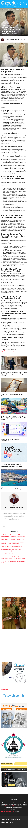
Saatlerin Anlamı (15, 819)
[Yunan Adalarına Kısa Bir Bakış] (14, 477)
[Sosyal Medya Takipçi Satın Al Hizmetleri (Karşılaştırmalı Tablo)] (14, 452)
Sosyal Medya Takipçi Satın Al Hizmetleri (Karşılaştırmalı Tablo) (12, 465)
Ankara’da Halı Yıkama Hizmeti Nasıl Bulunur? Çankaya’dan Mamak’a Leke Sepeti (13, 418)
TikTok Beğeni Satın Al (7, 822)
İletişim (3, 819)
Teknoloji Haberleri (6, 817)
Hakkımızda (21, 817)
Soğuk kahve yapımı (6, 821)
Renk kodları (16, 821)
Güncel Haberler (8, 27)
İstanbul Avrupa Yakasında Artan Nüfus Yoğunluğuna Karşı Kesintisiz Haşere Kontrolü (14, 374)
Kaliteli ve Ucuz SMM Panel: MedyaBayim (10, 440)
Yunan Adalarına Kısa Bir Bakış (11, 489)
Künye (7, 819)
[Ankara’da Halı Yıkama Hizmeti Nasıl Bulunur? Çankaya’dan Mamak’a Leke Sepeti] (14, 405)
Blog (2, 371)
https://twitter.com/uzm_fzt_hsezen (10, 351)
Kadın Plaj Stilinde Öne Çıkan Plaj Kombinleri (12, 395)
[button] (26, 3)
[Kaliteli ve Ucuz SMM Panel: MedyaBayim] (14, 429)
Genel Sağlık (7, 25)
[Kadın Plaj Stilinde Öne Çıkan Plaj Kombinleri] (14, 385)
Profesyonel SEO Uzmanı (11, 805)
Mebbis (15, 817)
